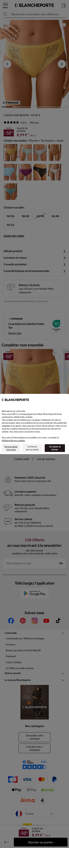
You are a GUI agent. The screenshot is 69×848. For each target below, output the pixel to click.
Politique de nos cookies (13, 440)
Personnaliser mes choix (11, 448)
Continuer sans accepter (32, 448)
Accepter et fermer (55, 448)
